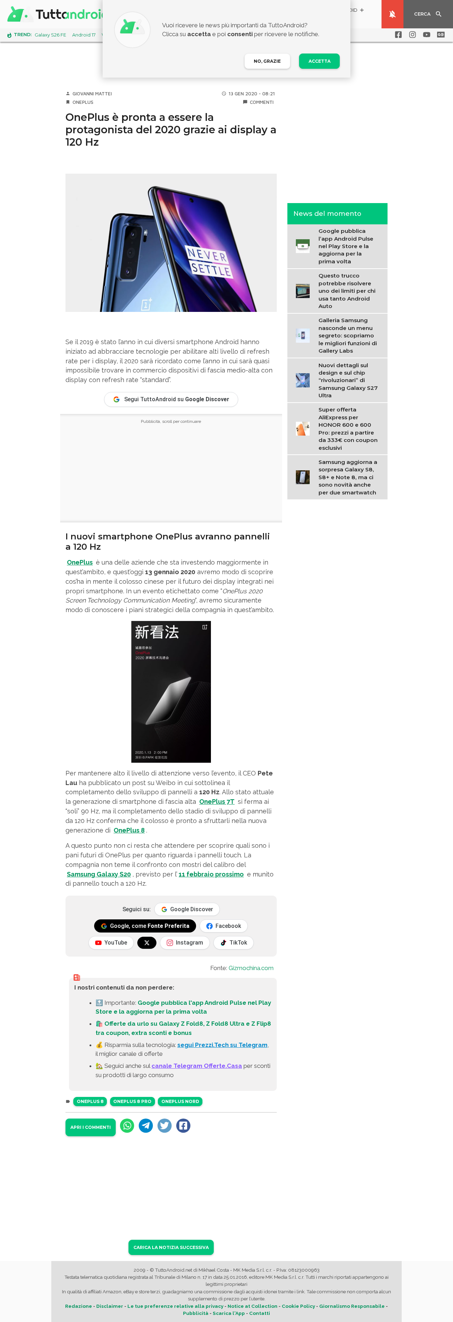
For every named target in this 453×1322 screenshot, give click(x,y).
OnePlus (83, 102)
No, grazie (267, 61)
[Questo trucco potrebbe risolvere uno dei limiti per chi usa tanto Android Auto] (304, 290)
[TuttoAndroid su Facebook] (397, 35)
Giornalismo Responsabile (352, 1306)
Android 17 (84, 35)
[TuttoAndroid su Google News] (439, 35)
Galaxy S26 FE (50, 35)
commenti (262, 102)
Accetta (320, 61)
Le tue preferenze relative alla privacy (175, 1306)
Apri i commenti (90, 1127)
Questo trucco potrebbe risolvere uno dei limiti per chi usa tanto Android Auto (347, 290)
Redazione (78, 1306)
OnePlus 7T (217, 801)
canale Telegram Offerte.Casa (196, 1065)
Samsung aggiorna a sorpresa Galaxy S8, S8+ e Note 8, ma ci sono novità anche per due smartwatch (348, 477)
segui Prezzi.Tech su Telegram (222, 1044)
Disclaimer (109, 1306)
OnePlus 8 (129, 830)
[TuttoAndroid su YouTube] (425, 35)
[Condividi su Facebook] (183, 1126)
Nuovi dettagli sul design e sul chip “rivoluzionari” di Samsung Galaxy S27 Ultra (348, 380)
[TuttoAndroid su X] (146, 943)
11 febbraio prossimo (211, 874)
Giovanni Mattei (92, 93)
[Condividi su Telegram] (146, 1126)
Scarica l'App (229, 1313)
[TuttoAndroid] (59, 14)
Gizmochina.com (251, 967)
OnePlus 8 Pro (132, 1101)
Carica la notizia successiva (171, 1247)
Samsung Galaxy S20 (99, 874)
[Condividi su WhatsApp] (127, 1126)
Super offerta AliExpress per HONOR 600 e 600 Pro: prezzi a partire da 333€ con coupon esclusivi (348, 428)
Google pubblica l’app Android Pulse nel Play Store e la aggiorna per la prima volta (346, 246)
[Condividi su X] (164, 1126)
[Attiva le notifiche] (392, 14)
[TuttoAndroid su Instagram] (411, 35)
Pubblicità (195, 1313)
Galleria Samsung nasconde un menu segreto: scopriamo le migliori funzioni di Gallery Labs (348, 335)
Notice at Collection (252, 1306)
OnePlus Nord (180, 1101)
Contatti (259, 1313)
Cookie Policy (298, 1306)
